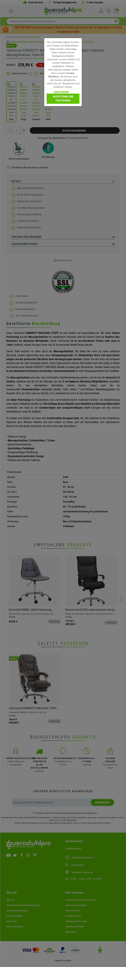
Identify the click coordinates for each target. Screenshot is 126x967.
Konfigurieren (61, 92)
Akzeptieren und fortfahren (63, 98)
